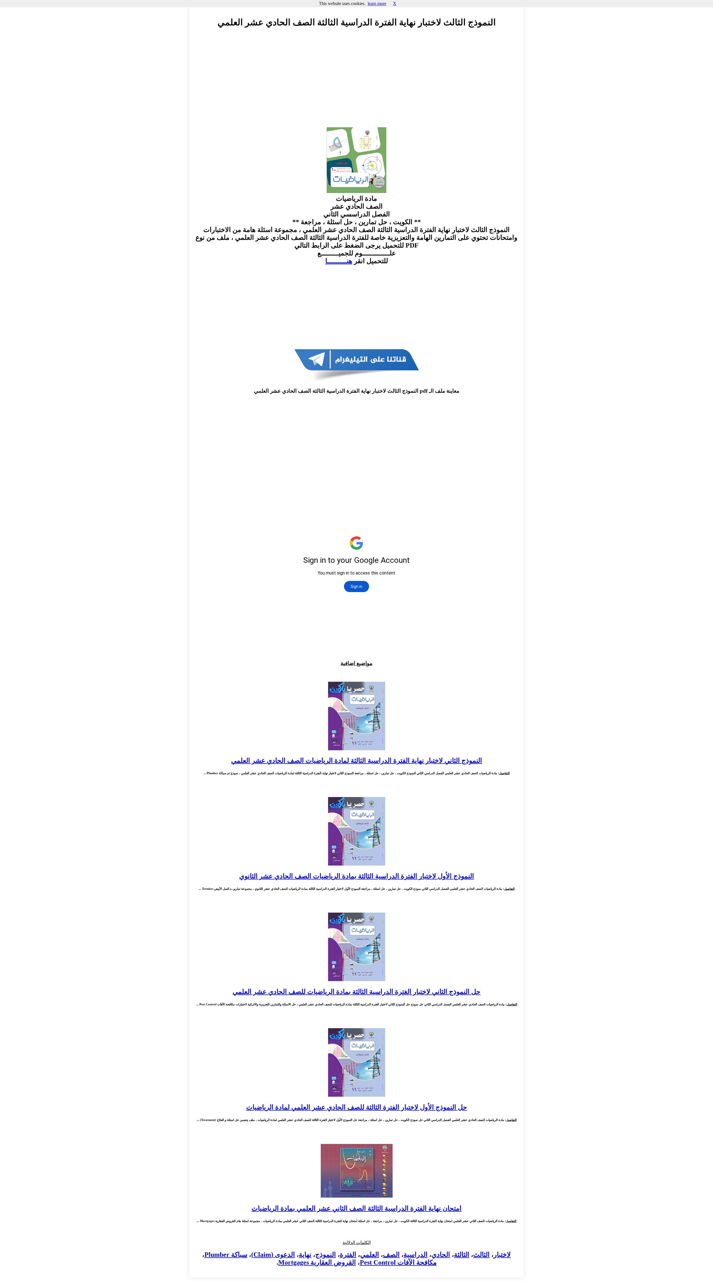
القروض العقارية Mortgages (317, 1262)
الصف (391, 1254)
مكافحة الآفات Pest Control (398, 1262)
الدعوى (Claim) (273, 1254)
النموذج (325, 1254)
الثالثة (461, 1254)
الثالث (481, 1254)
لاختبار (502, 1254)
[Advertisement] (356, 83)
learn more (377, 3)
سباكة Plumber (225, 1254)
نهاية (305, 1254)
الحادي (440, 1254)
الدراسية (416, 1254)
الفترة (348, 1254)
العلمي (369, 1254)
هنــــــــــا (338, 261)
